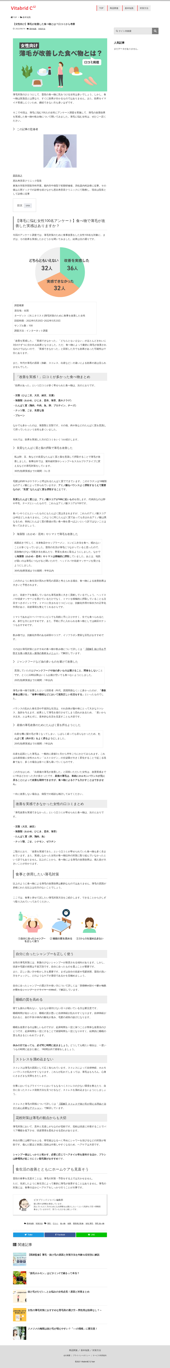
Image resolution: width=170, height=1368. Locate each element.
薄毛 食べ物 (99, 1223)
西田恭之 (17, 175)
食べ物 (62, 1223)
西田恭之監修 (78, 1223)
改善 (69, 1223)
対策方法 (41, 29)
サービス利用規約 (100, 1355)
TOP (15, 17)
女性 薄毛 (89, 1223)
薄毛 (49, 1223)
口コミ (55, 1223)
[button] (155, 31)
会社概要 (66, 1355)
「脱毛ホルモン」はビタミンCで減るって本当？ (53, 1273)
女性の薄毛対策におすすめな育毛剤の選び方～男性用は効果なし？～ (65, 1310)
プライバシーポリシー (81, 1355)
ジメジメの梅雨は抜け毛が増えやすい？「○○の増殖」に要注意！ (63, 1328)
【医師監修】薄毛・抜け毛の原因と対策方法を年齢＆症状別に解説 (63, 1254)
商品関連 (73, 1350)
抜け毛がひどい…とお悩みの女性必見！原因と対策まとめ (59, 1291)
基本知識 (27, 17)
